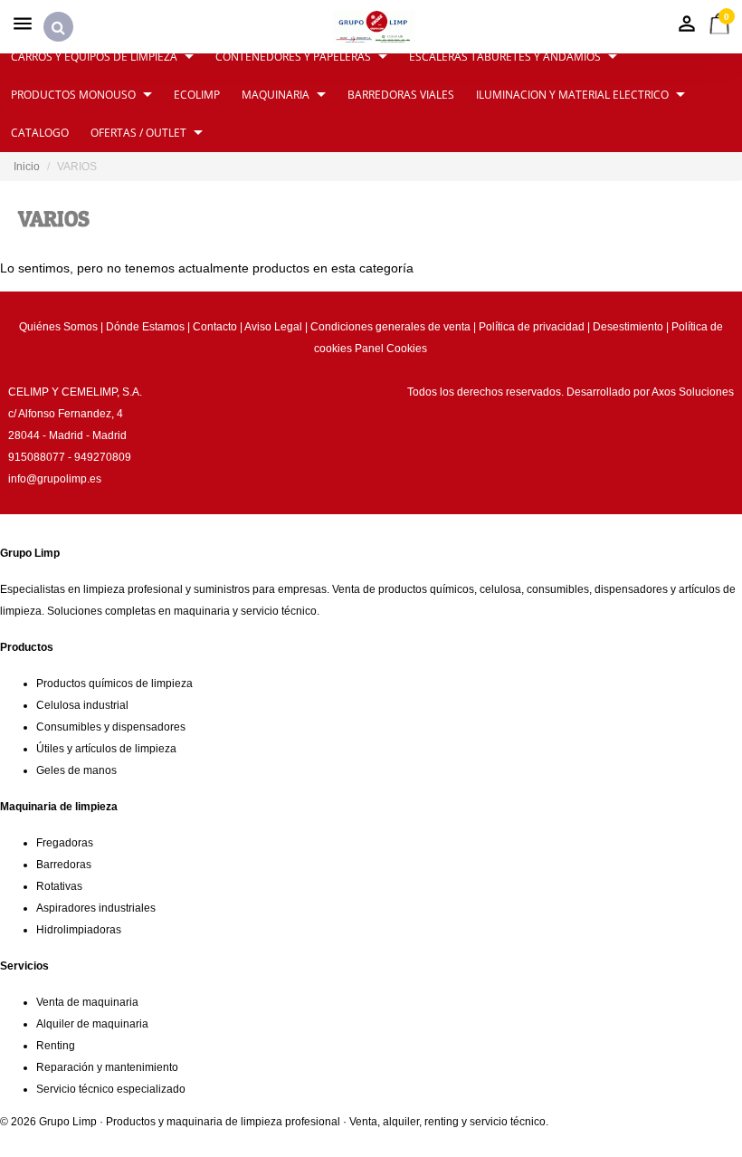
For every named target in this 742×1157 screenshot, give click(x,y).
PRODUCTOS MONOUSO (73, 94)
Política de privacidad (532, 326)
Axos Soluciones (693, 392)
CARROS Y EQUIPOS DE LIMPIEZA (94, 56)
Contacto (215, 326)
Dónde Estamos (145, 326)
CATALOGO (40, 132)
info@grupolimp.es (54, 479)
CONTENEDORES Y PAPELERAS (293, 56)
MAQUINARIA (275, 94)
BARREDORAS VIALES (400, 94)
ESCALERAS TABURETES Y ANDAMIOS (505, 56)
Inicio (27, 166)
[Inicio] (374, 27)
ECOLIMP (197, 94)
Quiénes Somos (58, 326)
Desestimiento (628, 326)
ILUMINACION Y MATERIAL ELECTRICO (572, 94)
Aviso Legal (273, 326)
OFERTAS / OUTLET (138, 132)
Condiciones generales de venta (390, 326)
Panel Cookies (391, 348)
